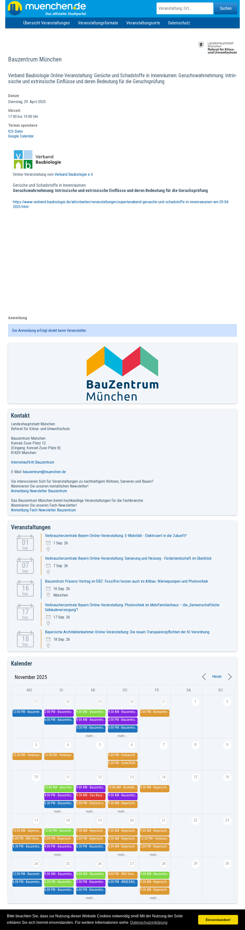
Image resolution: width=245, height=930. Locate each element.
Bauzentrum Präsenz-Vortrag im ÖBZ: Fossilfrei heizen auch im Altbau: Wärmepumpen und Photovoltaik (126, 581)
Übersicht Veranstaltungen (46, 22)
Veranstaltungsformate (98, 22)
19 (100, 820)
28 (68, 701)
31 (164, 701)
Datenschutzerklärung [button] (148, 922)
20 (132, 820)
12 (100, 777)
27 (36, 701)
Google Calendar (21, 136)
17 (36, 820)
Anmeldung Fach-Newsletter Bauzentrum (43, 510)
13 (132, 777)
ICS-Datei (15, 131)
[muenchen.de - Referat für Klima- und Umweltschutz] (122, 8)
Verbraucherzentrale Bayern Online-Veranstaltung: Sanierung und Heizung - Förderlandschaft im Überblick (128, 558)
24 (36, 863)
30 (132, 701)
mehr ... (91, 736)
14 (164, 777)
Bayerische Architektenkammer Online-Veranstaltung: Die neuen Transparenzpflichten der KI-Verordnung (127, 631)
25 (68, 863)
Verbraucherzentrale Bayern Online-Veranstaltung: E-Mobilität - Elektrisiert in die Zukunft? (116, 535)
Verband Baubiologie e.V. (74, 174)
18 (68, 820)
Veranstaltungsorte (143, 22)
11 (68, 777)
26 (100, 863)
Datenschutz (179, 22)
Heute (217, 676)
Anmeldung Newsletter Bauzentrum (39, 490)
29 (100, 701)
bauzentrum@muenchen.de (44, 471)
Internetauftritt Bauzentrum (32, 462)
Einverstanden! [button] (218, 920)
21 (164, 820)
